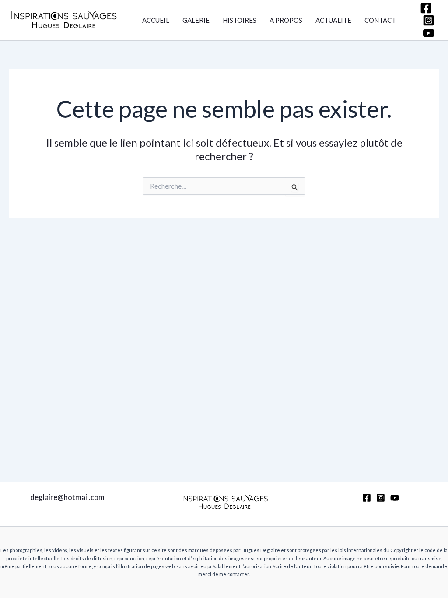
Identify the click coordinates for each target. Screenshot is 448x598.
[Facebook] (426, 8)
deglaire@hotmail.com (67, 497)
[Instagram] (428, 20)
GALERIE (196, 20)
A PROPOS (286, 20)
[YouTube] (428, 33)
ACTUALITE (333, 20)
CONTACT (380, 20)
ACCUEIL (155, 20)
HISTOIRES (239, 20)
